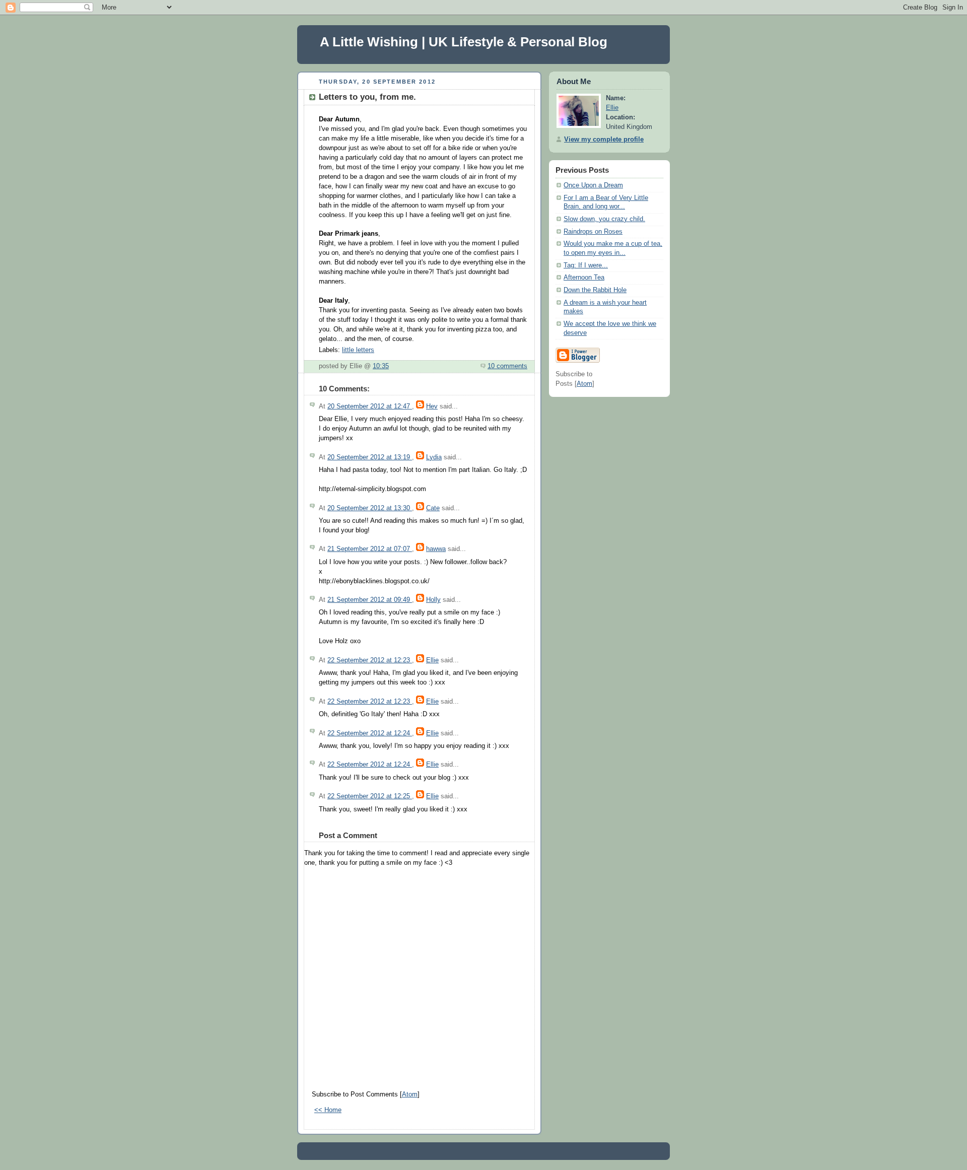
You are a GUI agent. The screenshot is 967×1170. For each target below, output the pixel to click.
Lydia (434, 457)
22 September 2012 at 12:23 (369, 660)
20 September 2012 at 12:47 (369, 406)
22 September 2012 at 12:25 (369, 796)
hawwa (436, 549)
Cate (433, 508)
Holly (433, 599)
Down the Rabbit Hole (595, 290)
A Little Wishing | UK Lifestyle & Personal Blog (463, 41)
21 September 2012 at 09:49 (369, 599)
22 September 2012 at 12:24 (369, 733)
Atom (410, 1094)
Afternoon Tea (584, 277)
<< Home (327, 1110)
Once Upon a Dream (593, 185)
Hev (432, 406)
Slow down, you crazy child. (604, 219)
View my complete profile (604, 139)
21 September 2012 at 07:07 (369, 549)
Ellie (432, 660)
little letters (358, 350)
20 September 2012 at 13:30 (369, 508)
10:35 (381, 366)
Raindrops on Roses (593, 231)
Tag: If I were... (586, 265)
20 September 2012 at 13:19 (369, 457)
